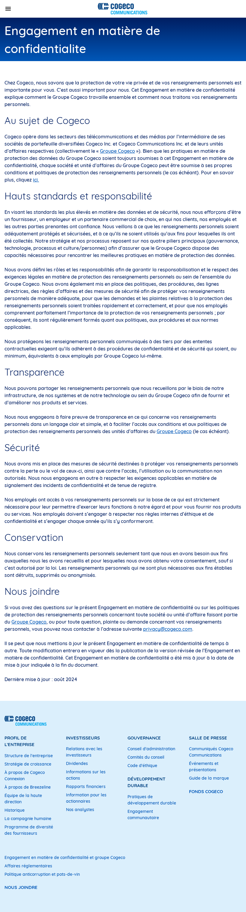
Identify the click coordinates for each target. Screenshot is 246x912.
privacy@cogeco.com (167, 629)
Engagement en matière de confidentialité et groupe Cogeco (64, 857)
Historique (14, 810)
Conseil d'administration (151, 748)
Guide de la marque (209, 778)
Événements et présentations (203, 766)
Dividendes (77, 763)
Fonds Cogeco (206, 791)
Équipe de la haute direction (23, 798)
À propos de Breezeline (27, 787)
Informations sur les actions (86, 775)
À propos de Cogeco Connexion (24, 775)
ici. (36, 180)
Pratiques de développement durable (152, 800)
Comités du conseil (146, 757)
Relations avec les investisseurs (84, 752)
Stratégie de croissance (27, 764)
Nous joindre (21, 887)
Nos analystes (80, 809)
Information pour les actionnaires (86, 798)
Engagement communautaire (143, 814)
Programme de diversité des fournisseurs (28, 830)
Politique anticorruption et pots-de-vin (42, 874)
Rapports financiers (86, 786)
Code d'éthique (142, 765)
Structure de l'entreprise (28, 755)
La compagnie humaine (27, 818)
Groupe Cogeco (117, 151)
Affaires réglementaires (28, 866)
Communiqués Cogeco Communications (211, 752)
